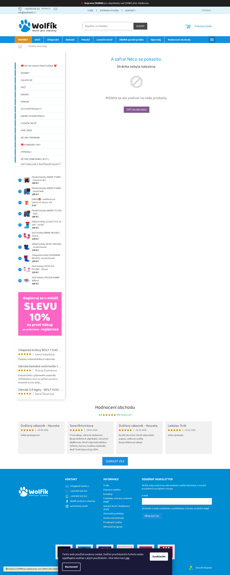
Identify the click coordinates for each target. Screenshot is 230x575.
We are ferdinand (30, 137)
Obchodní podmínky (113, 513)
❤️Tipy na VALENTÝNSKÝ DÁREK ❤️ (39, 66)
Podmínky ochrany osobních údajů (117, 500)
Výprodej (26, 152)
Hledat (140, 26)
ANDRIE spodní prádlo (33, 116)
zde (127, 558)
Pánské (25, 94)
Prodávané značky (112, 522)
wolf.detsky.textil (79, 506)
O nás (90, 10)
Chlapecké (26, 80)
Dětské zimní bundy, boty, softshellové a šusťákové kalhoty (41, 160)
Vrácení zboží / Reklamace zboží (116, 508)
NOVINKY (25, 73)
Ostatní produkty (31, 109)
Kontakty (130, 10)
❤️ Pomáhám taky (31, 145)
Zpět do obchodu (136, 109)
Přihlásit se (152, 516)
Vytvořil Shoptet (203, 568)
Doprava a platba (109, 10)
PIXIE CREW (26, 130)
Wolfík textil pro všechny (82, 501)
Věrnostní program (112, 527)
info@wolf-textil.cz (79, 486)
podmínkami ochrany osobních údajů (190, 508)
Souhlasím (158, 556)
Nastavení (71, 567)
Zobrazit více (115, 461)
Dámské (25, 102)
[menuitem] (23, 39)
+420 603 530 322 (78, 491)
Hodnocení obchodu (115, 407)
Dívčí (23, 87)
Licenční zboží (28, 123)
